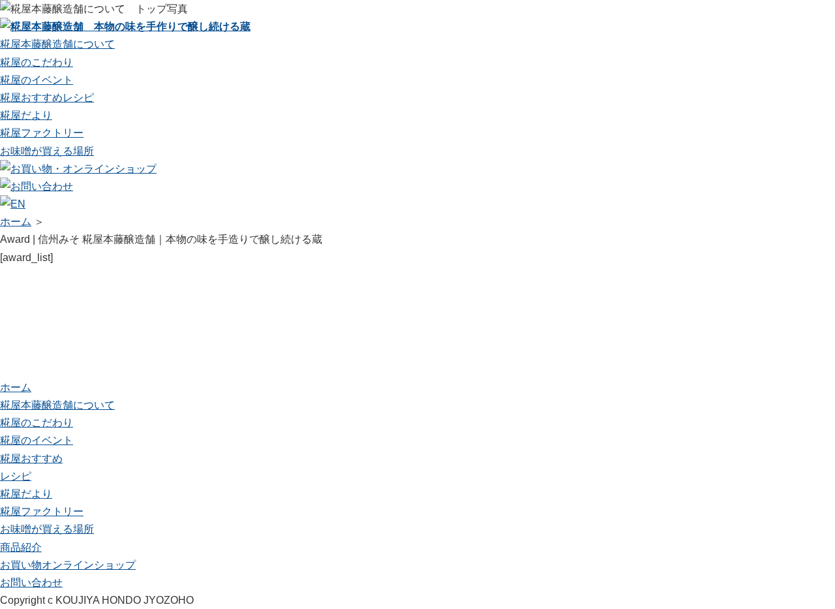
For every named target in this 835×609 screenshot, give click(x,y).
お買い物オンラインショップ (68, 564)
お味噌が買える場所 (47, 151)
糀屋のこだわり (36, 62)
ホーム (15, 221)
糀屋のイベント (36, 80)
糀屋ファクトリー (42, 132)
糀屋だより (26, 115)
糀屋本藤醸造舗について (57, 44)
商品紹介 (21, 547)
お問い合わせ (31, 582)
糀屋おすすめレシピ (47, 97)
